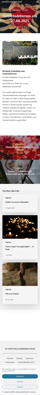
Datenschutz (10, 362)
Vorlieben (20, 387)
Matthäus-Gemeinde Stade (12, 2)
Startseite (10, 358)
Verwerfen (20, 382)
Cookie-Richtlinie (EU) (26, 362)
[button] (37, 2)
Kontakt (19, 358)
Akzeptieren (20, 376)
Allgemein (16, 10)
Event (25, 10)
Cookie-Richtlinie (9, 392)
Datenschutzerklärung (21, 392)
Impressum (32, 392)
